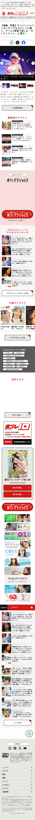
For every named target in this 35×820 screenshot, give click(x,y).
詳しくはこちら (11, 8)
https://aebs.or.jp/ (15, 762)
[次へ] (33, 63)
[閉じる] (33, 5)
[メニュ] (32, 13)
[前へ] (2, 63)
